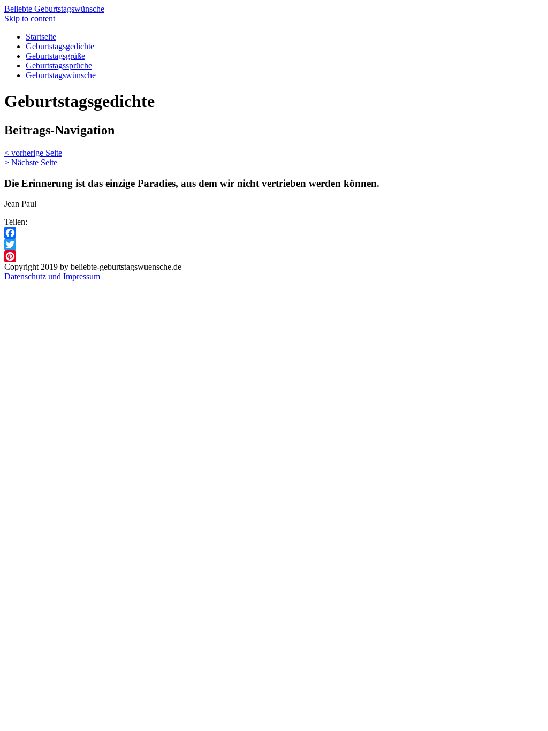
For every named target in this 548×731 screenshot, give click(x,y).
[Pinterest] (274, 256)
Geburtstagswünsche (61, 75)
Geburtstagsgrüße (55, 55)
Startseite (41, 36)
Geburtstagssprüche (59, 65)
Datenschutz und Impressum (52, 276)
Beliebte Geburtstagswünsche (54, 8)
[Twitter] (274, 244)
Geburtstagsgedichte (60, 46)
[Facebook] (274, 233)
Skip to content (29, 18)
